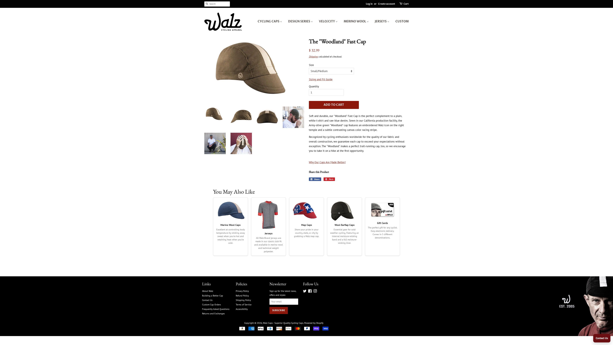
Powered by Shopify (313, 322)
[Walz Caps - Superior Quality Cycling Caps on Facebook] (310, 291)
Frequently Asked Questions (215, 308)
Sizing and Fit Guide (321, 79)
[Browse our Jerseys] (268, 215)
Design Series (299, 21)
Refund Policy (242, 295)
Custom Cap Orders (211, 304)
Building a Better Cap (212, 295)
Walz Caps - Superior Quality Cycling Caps (283, 322)
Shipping (313, 56)
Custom (402, 21)
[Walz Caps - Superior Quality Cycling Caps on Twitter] (304, 291)
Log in (369, 3)
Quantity (314, 86)
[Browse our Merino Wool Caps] (230, 210)
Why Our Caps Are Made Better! (327, 162)
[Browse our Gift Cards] (382, 209)
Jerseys (381, 21)
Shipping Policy (243, 300)
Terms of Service (243, 304)
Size (311, 65)
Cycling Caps (269, 21)
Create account (386, 3)
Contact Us (207, 300)
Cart (406, 3)
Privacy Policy (242, 290)
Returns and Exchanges (213, 313)
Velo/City (327, 21)
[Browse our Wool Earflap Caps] (344, 210)
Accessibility (242, 308)
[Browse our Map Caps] (306, 210)
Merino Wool (355, 21)
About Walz (207, 290)
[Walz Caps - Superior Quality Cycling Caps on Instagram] (315, 291)
